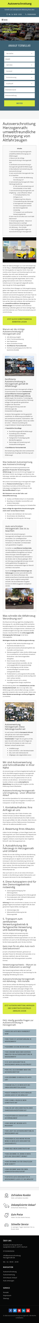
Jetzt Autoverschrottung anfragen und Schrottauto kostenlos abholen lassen (19, 1008)
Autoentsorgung (19, 534)
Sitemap (6, 1298)
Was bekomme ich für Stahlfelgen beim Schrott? (18, 1162)
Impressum (7, 1295)
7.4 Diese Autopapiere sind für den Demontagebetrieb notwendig (22, 208)
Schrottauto (29, 873)
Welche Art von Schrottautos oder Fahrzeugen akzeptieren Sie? (19, 1109)
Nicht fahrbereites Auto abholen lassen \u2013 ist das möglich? (18, 1093)
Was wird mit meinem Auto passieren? (15, 1124)
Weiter (19, 103)
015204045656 (31, 14)
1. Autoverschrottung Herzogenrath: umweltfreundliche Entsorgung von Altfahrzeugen (20, 154)
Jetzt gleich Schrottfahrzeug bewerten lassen (19, 320)
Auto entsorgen (8, 1281)
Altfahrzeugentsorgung (16, 773)
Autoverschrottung (10, 1272)
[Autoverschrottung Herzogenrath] (19, 3)
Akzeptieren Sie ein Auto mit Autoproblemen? (16, 1116)
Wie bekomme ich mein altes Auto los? (18, 1078)
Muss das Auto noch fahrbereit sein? (17, 1032)
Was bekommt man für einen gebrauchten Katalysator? (16, 1170)
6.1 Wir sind (17, 186)
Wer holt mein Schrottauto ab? (18, 1148)
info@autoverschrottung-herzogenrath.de (12, 1256)
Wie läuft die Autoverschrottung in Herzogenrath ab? (19, 1132)
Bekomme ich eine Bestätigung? (18, 1046)
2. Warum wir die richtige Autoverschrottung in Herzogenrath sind (20, 160)
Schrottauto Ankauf (10, 1278)
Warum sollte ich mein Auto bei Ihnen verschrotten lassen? (17, 1086)
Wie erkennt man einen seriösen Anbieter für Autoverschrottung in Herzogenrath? (18, 1054)
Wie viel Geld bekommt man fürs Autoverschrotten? (18, 1070)
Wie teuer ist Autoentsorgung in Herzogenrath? (18, 1040)
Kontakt (6, 1292)
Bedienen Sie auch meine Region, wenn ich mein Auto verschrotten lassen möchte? (17, 1141)
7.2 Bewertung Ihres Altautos (22, 199)
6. (9, 182)
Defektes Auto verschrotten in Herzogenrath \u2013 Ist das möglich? (19, 1178)
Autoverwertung (24, 169)
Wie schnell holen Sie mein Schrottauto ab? (15, 1101)
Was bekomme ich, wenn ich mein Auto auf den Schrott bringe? (18, 1155)
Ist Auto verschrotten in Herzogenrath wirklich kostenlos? (18, 1063)
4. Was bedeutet (14, 169)
